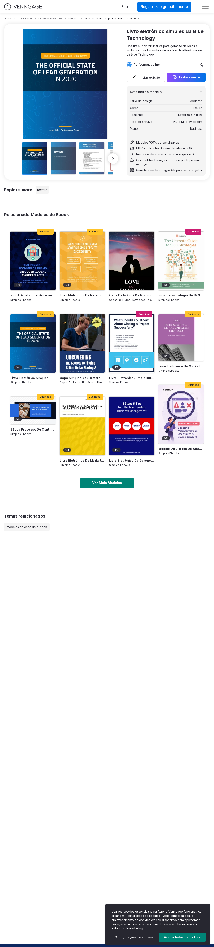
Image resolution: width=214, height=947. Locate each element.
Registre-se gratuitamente (164, 6)
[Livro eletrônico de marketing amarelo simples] (82, 426)
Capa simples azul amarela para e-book (82, 378)
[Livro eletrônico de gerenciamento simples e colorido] (82, 261)
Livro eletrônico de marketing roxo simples (181, 366)
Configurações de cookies (134, 937)
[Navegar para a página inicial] (23, 6)
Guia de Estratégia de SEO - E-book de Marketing (181, 295)
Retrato (42, 190)
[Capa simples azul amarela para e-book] (82, 343)
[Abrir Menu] (205, 6)
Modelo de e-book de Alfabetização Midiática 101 (181, 448)
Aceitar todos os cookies (182, 937)
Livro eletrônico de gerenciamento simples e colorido (82, 295)
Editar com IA (189, 77)
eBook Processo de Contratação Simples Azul (33, 429)
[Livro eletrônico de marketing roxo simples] (181, 337)
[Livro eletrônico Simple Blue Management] (131, 343)
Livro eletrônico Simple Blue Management (131, 378)
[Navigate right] (113, 158)
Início (8, 18)
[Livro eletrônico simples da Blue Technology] (33, 343)
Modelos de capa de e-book (27, 527)
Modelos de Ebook (50, 18)
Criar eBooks (25, 18)
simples (73, 18)
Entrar (126, 6)
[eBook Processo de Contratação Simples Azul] (33, 410)
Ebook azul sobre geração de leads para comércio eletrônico (33, 295)
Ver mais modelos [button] (107, 483)
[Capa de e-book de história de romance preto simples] (131, 261)
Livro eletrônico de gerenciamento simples (131, 460)
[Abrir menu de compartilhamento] (201, 64)
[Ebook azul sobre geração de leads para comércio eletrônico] (33, 261)
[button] (146, 77)
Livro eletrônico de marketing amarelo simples (82, 460)
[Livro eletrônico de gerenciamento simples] (131, 426)
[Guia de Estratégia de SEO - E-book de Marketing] (181, 261)
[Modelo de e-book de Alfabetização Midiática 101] (181, 414)
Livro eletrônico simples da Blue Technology (33, 378)
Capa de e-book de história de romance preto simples (131, 295)
